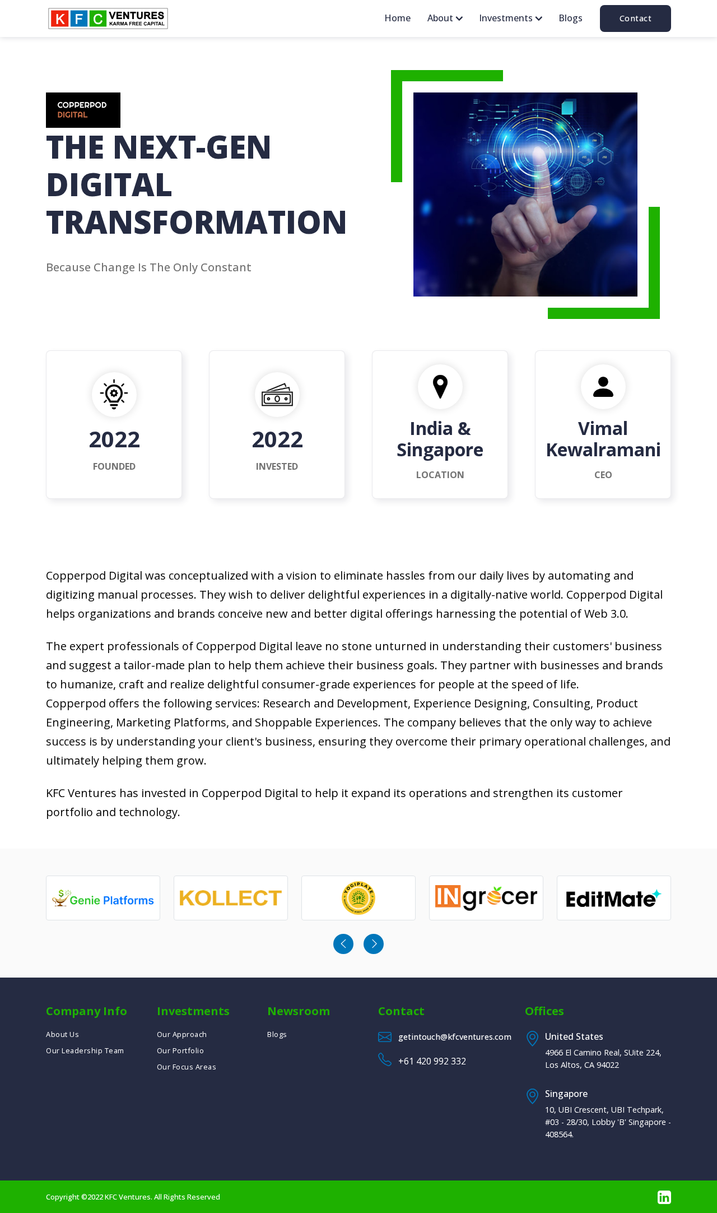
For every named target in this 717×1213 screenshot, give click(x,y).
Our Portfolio (180, 1050)
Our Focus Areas (187, 1067)
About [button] (441, 18)
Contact (636, 18)
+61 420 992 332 (432, 1061)
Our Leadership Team (85, 1050)
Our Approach (182, 1034)
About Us (62, 1034)
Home (397, 18)
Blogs (570, 18)
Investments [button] (507, 18)
